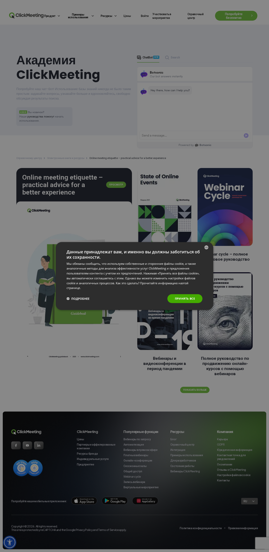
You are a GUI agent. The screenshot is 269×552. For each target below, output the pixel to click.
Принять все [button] (185, 298)
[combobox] (206, 247)
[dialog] (134, 276)
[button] (78, 298)
